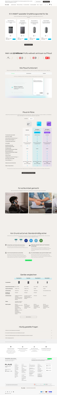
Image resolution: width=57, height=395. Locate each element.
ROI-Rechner (16, 375)
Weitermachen (46, 1)
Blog (22, 367)
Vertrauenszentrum (31, 375)
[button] (38, 1)
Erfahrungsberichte (24, 366)
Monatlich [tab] (26, 118)
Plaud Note (16, 366)
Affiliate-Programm (24, 369)
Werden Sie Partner (24, 380)
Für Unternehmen (24, 377)
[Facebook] (5, 391)
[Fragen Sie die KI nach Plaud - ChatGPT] (5, 371)
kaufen (14, 39)
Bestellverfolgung (40, 366)
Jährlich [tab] (31, 118)
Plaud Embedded (24, 376)
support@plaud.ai (40, 376)
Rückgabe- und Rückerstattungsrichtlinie (32, 369)
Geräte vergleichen (28, 44)
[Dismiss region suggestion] (51, 1)
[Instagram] (7, 391)
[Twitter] (9, 391)
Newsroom (23, 368)
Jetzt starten (37, 132)
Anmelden (49, 358)
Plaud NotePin (16, 368)
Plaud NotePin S (17, 367)
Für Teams (23, 375)
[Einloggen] (47, 4)
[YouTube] (13, 391)
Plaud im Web (39, 368)
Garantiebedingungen (32, 371)
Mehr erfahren (28, 260)
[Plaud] (7, 4)
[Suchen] (45, 4)
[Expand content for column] (26, 194)
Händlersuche (39, 369)
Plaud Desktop (16, 369)
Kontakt (39, 367)
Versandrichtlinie (31, 370)
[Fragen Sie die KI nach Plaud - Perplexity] (11, 371)
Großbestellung (17, 372)
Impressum (30, 374)
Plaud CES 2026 (23, 372)
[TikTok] (11, 391)
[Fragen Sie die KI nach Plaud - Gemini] (8, 371)
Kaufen (26, 39)
